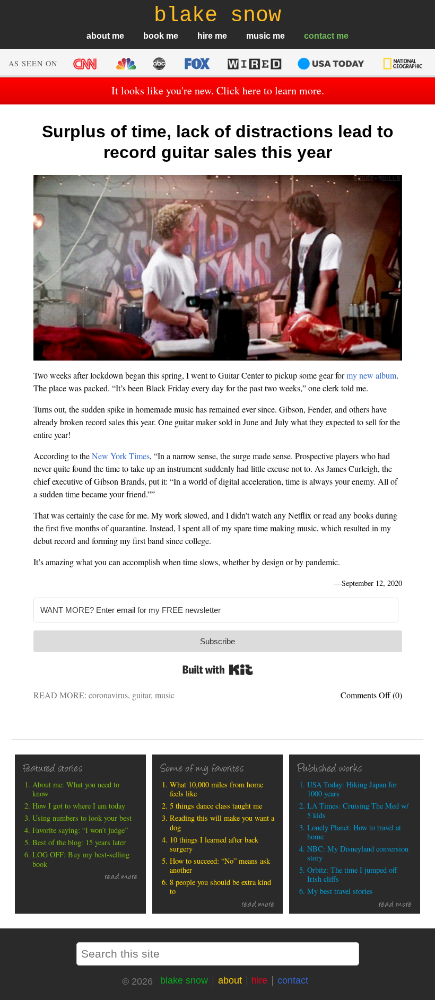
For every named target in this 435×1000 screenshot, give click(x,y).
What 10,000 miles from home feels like (216, 789)
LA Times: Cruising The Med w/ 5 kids (357, 810)
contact (319, 35)
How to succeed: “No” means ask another (220, 865)
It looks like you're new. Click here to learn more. (217, 90)
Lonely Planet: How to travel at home (354, 832)
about (98, 35)
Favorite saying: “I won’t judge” (80, 830)
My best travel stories (340, 891)
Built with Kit (217, 669)
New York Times (121, 455)
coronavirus (108, 694)
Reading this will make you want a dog (222, 822)
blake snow (184, 980)
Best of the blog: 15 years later (79, 842)
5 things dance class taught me (216, 805)
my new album (371, 375)
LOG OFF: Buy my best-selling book (80, 859)
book (153, 35)
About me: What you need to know (75, 789)
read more (121, 877)
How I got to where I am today (78, 805)
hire (205, 35)
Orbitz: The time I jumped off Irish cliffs (352, 874)
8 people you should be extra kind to (220, 887)
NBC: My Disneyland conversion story (357, 853)
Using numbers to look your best (82, 817)
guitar (141, 694)
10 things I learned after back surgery (214, 844)
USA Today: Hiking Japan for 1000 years (352, 789)
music (258, 35)
